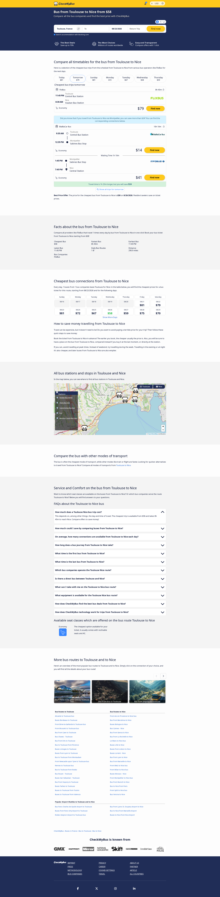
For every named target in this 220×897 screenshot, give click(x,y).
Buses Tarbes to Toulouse (65, 786)
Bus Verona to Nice (117, 794)
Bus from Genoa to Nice (119, 732)
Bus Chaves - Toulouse (63, 737)
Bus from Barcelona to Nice (120, 720)
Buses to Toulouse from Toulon (67, 790)
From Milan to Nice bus (119, 770)
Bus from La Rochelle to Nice (121, 737)
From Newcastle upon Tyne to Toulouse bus (72, 761)
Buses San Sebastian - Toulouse (67, 778)
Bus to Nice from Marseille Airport (123, 811)
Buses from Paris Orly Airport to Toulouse (71, 811)
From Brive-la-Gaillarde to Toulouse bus (70, 724)
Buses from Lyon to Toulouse (66, 753)
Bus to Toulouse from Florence (67, 745)
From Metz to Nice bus (119, 765)
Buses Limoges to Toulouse (65, 749)
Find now (155, 108)
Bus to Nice (96, 831)
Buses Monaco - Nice (118, 774)
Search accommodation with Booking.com (72, 34)
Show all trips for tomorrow (111, 189)
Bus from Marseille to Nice (120, 761)
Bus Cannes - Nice (117, 728)
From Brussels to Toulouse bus (67, 728)
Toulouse (146, 387)
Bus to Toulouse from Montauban (68, 757)
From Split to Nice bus (118, 790)
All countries (137, 874)
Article (133, 870)
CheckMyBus (59, 831)
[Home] (64, 3)
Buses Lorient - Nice (118, 753)
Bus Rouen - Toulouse (63, 774)
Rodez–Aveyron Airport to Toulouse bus (70, 815)
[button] (136, 390)
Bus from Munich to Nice (119, 782)
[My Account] (145, 3)
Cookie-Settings (107, 870)
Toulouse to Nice (123, 465)
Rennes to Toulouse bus (64, 765)
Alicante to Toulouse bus (64, 716)
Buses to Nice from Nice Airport (122, 815)
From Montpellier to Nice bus (121, 778)
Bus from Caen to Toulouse (65, 732)
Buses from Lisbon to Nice (120, 749)
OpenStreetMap (153, 434)
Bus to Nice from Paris (118, 786)
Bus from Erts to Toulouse (65, 741)
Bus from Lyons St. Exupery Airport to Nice (126, 807)
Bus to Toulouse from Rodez (66, 770)
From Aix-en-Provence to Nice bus (123, 716)
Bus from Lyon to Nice (118, 757)
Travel (102, 874)
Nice (160, 387)
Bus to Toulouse (85, 831)
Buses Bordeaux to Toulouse (66, 720)
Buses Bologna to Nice (119, 724)
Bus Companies (75, 874)
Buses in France (71, 831)
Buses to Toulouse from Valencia (67, 794)
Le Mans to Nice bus (118, 741)
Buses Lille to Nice (117, 745)
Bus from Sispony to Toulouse (66, 782)
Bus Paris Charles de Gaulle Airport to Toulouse (73, 807)
